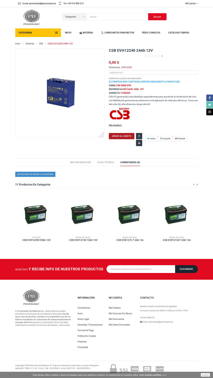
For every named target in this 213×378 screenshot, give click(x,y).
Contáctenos (84, 308)
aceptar (205, 375)
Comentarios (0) (130, 162)
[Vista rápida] (39, 218)
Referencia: (114, 67)
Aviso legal (83, 319)
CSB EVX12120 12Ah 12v (177, 240)
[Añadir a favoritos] (32, 218)
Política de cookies (87, 336)
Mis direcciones (116, 319)
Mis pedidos (115, 308)
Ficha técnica (105, 162)
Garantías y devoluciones (90, 324)
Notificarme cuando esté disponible (125, 78)
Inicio (17, 43)
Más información (80, 162)
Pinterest (181, 138)
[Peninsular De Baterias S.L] (31, 17)
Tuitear (152, 138)
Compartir (166, 138)
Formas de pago (86, 330)
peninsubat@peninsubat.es (160, 322)
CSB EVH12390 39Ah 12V (36, 240)
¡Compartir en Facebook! (144, 136)
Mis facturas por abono (120, 313)
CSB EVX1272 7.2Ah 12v (130, 240)
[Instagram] (209, 112)
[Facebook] (209, 98)
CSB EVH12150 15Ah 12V (83, 240)
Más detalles (115, 125)
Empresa (82, 341)
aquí (164, 375)
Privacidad (83, 347)
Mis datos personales (119, 324)
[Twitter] (209, 105)
